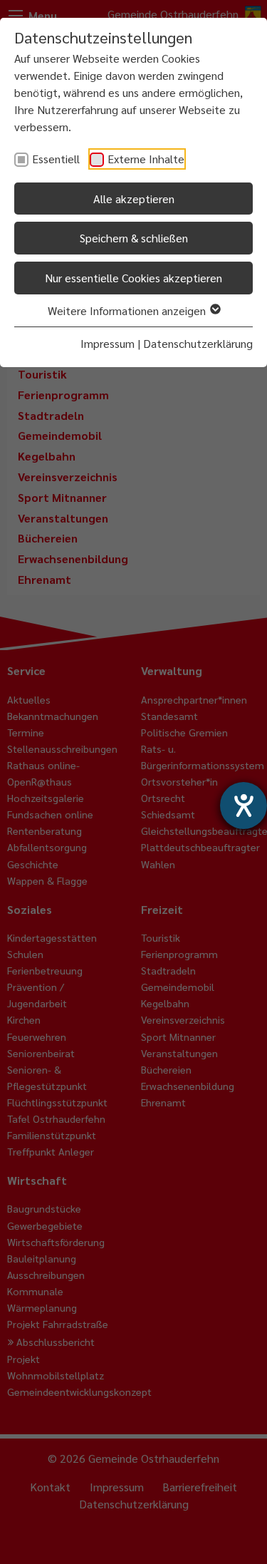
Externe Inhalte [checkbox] (146, 158)
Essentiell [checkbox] (56, 158)
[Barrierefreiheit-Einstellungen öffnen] (243, 805)
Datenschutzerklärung (198, 343)
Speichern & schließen (134, 237)
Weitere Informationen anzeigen (128, 310)
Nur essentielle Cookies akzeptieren (133, 277)
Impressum (107, 343)
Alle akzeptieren (133, 198)
